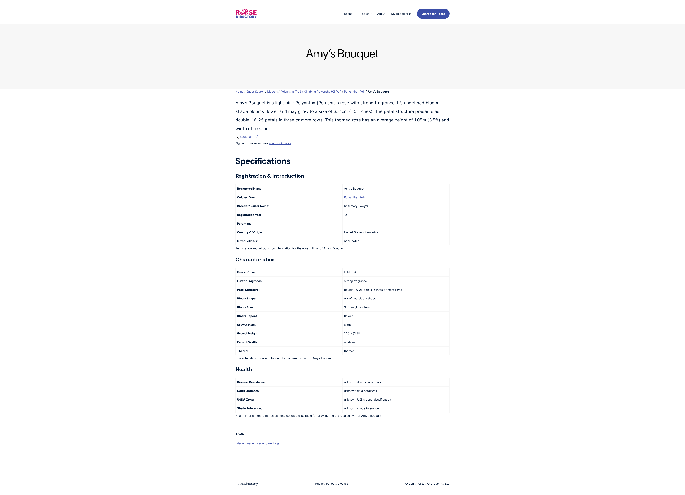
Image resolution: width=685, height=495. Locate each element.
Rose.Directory (246, 484)
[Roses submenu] (354, 14)
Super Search (255, 91)
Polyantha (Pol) (354, 91)
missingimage (244, 443)
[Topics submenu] (371, 14)
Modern (272, 91)
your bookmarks (280, 143)
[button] (246, 136)
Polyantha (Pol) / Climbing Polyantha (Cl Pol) (310, 91)
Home (239, 91)
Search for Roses (433, 14)
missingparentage (267, 443)
